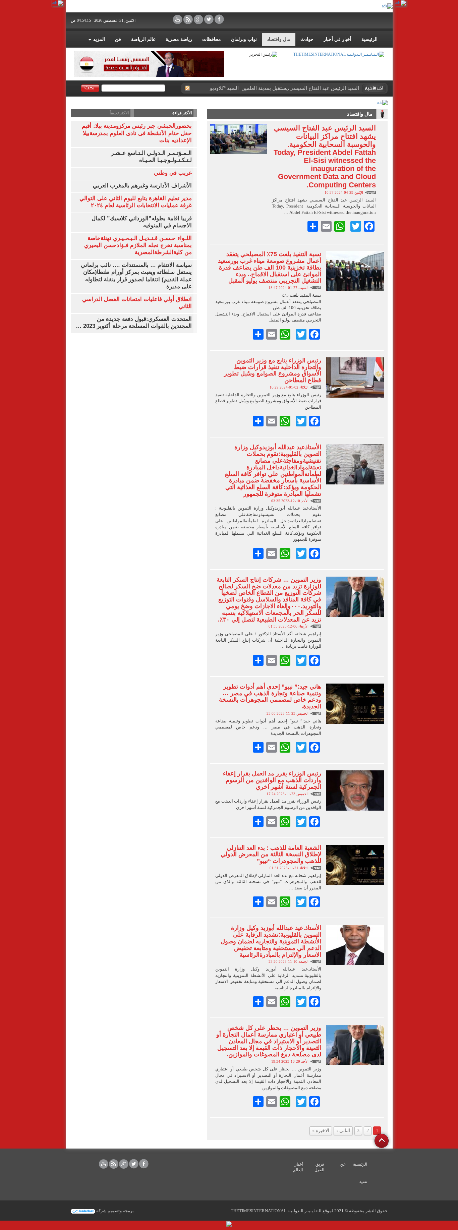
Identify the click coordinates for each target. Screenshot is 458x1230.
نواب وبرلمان (244, 39)
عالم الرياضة (143, 39)
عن (343, 1164)
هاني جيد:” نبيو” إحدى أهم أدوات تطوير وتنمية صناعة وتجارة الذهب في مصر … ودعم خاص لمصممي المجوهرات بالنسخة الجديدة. (270, 696)
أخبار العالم (298, 1167)
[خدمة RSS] (187, 88)
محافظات (211, 39)
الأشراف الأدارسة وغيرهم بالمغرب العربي (142, 185)
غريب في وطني (173, 173)
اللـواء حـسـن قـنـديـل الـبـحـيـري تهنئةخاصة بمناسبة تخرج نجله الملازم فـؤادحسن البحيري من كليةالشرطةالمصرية (138, 245)
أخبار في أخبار (337, 39)
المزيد (98, 39)
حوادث (306, 39)
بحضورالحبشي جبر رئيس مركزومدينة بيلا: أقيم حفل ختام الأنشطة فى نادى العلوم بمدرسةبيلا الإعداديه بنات (137, 133)
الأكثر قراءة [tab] (182, 113)
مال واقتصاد (278, 39)
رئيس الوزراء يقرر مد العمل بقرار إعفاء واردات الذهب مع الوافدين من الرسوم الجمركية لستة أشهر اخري (272, 780)
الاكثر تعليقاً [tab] (119, 113)
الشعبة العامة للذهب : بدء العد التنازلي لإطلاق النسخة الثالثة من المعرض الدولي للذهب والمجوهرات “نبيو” (271, 854)
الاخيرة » (320, 1130)
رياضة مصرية (179, 39)
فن (118, 39)
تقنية (363, 1181)
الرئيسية (369, 39)
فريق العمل (319, 1167)
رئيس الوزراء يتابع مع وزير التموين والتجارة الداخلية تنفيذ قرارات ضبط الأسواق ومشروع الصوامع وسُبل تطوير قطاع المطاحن (272, 370)
